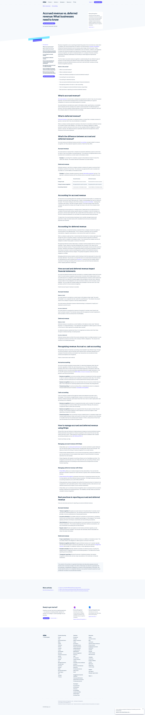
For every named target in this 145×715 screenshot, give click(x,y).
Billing (59, 642)
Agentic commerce (77, 640)
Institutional (91, 659)
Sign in (90, 2)
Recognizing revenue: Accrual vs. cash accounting (49, 66)
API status (75, 688)
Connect (59, 648)
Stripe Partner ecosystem (78, 679)
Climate (59, 646)
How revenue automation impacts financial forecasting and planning (73, 590)
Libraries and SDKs (77, 692)
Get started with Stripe (49, 23)
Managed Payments (62, 662)
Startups (75, 638)
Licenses (90, 649)
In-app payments (76, 649)
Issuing (59, 659)
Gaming (74, 661)
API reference (76, 687)
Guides (90, 637)
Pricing (74, 2)
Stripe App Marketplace (78, 678)
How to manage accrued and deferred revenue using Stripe (49, 69)
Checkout (60, 645)
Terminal (60, 675)
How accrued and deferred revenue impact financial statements (48, 62)
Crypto (59, 649)
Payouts (59, 667)
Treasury (60, 676)
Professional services (77, 668)
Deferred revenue (62, 119)
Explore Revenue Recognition (79, 619)
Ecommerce (75, 643)
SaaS (74, 656)
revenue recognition (94, 46)
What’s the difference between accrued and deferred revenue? (49, 51)
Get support (91, 671)
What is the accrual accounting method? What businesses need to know (74, 589)
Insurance (75, 664)
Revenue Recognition (62, 670)
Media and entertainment (78, 665)
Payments (60, 665)
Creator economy (76, 659)
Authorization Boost (62, 640)
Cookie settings (92, 652)
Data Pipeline (60, 651)
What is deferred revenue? (48, 48)
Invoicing (60, 657)
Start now (46, 618)
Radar (59, 668)
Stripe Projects (76, 693)
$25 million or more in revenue (82, 371)
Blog (89, 640)
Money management (77, 653)
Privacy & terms (92, 645)
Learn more (91, 27)
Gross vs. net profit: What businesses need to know (70, 587)
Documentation (76, 685)
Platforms (75, 654)
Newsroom (91, 663)
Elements (60, 653)
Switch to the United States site (122, 712)
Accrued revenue (62, 99)
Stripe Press (91, 665)
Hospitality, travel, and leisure (79, 662)
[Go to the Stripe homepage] (44, 635)
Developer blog (76, 695)
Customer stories (92, 638)
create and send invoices (75, 446)
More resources (46, 6)
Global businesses (77, 648)
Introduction (45, 44)
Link (59, 661)
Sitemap (90, 651)
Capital (59, 643)
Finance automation (77, 646)
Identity (59, 656)
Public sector (76, 670)
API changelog (76, 690)
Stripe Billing (62, 470)
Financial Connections (62, 654)
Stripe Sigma (60, 672)
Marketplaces (76, 651)
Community (91, 642)
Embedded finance (77, 645)
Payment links (61, 664)
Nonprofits (75, 667)
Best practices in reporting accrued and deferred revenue (49, 72)
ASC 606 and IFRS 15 (78, 436)
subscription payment (88, 173)
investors (79, 259)
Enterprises (75, 637)
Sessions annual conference (94, 643)
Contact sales (97, 2)
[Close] (142, 709)
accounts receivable (88, 201)
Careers (90, 662)
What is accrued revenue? (48, 46)
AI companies (76, 657)
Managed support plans (93, 673)
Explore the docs (92, 616)
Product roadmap (92, 660)
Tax (59, 673)
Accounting (54, 6)
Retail (74, 672)
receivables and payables (82, 387)
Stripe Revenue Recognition (66, 476)
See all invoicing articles (48, 590)
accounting (83, 142)
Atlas (59, 638)
